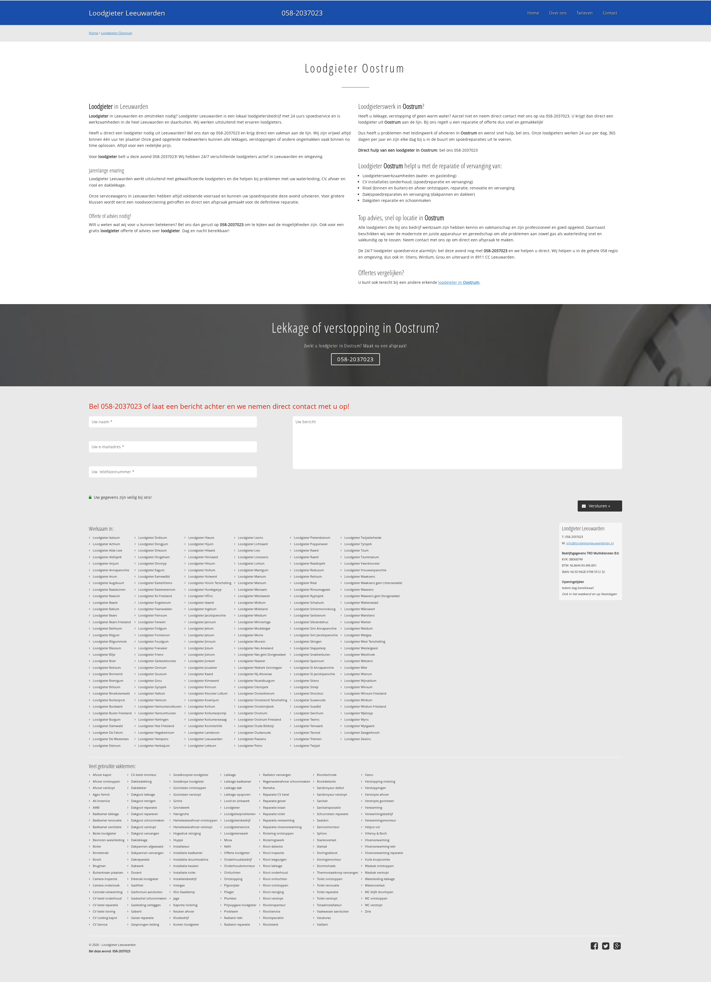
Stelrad (322, 846)
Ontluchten (232, 872)
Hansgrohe (181, 814)
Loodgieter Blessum (107, 648)
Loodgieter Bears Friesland (112, 622)
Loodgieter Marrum (252, 576)
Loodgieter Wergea (357, 635)
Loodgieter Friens (150, 654)
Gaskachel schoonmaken (149, 898)
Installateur (181, 846)
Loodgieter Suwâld (307, 706)
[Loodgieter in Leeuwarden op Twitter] (606, 945)
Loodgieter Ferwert (152, 622)
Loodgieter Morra (250, 635)
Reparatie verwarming (278, 820)
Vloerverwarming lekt (380, 846)
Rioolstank (270, 924)
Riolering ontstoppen (278, 833)
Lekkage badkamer (237, 781)
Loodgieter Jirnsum (202, 641)
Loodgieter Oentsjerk (253, 687)
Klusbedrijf (181, 918)
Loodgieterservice (236, 827)
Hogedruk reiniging (187, 833)
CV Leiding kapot (105, 918)
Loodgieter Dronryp (152, 563)
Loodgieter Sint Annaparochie (315, 628)
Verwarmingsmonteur (380, 820)
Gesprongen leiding (145, 924)
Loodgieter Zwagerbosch (362, 732)
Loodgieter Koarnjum (203, 700)
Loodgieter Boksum (107, 667)
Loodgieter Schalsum (309, 602)
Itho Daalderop (184, 892)
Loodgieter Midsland (253, 609)
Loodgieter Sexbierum (310, 615)
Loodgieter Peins (250, 745)
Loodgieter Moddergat (254, 628)
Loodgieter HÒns (200, 596)
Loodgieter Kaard (200, 674)
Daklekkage (139, 840)
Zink (368, 911)
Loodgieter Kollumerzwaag (207, 719)
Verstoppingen (375, 788)
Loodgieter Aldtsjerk (107, 557)
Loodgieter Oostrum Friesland (259, 719)
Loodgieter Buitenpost (109, 700)
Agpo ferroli (101, 794)
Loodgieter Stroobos (308, 693)
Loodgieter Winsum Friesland (365, 693)
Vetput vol (372, 827)
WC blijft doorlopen (379, 892)
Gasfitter (137, 885)
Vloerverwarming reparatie (384, 853)
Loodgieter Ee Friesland (155, 596)
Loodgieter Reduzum (309, 570)
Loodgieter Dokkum (152, 537)
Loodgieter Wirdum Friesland (365, 706)
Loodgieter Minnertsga (254, 622)
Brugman (99, 866)
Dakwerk (137, 866)
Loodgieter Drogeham (154, 557)
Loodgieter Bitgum (106, 635)
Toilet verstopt (327, 898)
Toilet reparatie (327, 892)
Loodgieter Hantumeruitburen (160, 706)
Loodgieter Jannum (202, 622)
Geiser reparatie (142, 918)
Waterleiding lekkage (380, 879)
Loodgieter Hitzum (201, 563)
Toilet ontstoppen (329, 879)
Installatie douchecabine (190, 859)
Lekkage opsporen (237, 794)
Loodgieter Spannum (309, 661)
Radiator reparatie (237, 924)
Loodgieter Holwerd (202, 576)
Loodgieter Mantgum (253, 570)
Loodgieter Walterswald (361, 602)
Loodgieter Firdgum (152, 628)
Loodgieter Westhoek (359, 654)
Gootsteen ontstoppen (189, 788)
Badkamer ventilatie (107, 827)
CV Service (100, 924)
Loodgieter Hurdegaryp (205, 589)
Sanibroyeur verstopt (332, 794)
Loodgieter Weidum (358, 628)
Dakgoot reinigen (143, 801)
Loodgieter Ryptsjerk (309, 596)
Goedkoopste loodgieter (190, 775)
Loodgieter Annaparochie (111, 570)
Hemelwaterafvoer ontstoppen (195, 820)
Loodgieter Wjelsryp (358, 713)
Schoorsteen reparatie (332, 814)
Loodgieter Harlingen (153, 719)
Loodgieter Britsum (106, 687)
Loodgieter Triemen (308, 739)
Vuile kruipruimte (377, 859)
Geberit (136, 911)
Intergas (179, 885)
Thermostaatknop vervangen (337, 872)
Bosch (97, 859)
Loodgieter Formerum (154, 635)
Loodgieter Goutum (152, 674)
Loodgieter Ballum (106, 609)
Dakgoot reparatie (144, 807)
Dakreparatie (140, 859)
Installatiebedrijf (185, 879)
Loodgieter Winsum (358, 687)
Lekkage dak (233, 788)
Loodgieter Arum (105, 576)
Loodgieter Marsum (252, 583)
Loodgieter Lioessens (253, 557)
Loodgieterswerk (236, 833)
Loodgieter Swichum (308, 713)
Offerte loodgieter (237, 853)
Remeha (269, 788)
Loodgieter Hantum (152, 700)
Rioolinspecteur (274, 905)
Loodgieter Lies (249, 550)
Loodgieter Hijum (200, 544)
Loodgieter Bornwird (107, 674)
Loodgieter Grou (150, 680)
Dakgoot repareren (144, 814)
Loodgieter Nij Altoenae (255, 674)
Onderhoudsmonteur (239, 866)
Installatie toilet (184, 872)
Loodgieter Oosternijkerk (256, 706)
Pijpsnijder (231, 885)
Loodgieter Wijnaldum (360, 680)
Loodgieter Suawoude (310, 700)
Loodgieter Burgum (107, 719)
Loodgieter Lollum (251, 563)
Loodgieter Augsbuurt (108, 583)
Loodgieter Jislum (200, 648)
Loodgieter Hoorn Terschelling (209, 583)
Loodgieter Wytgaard (359, 726)
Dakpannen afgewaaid (147, 846)
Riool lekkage (272, 866)
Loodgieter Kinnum (202, 687)
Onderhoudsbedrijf (238, 859)
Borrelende (101, 853)
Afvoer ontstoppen (106, 781)
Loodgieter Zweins (357, 739)
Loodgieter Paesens (252, 739)
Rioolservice (271, 911)
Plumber (230, 898)
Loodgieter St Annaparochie (314, 667)
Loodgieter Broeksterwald (111, 693)
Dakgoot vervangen (145, 833)
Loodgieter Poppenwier (311, 544)
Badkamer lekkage (106, 814)
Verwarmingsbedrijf (379, 814)
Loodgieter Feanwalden (155, 609)
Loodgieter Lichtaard (253, 544)
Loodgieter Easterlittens (155, 583)
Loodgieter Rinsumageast (312, 589)
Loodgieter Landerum (203, 732)
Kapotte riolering (185, 905)
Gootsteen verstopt (187, 794)
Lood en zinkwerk (237, 801)
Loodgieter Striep (306, 687)
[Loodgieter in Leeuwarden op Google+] (618, 945)
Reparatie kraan (274, 807)
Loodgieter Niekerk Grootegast (260, 667)
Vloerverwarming (377, 840)
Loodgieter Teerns (306, 719)
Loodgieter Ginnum (152, 667)
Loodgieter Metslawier (254, 596)
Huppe (178, 840)
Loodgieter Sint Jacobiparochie (316, 635)
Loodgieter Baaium (106, 596)
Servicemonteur (328, 827)
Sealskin (323, 820)
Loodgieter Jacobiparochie (207, 615)
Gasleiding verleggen (146, 905)
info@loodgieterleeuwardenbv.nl (590, 543)
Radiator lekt (233, 918)
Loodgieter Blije (104, 654)
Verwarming (373, 807)
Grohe (177, 801)
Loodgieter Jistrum (201, 654)
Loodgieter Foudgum (153, 641)
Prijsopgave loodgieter (240, 905)
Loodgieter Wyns (356, 719)
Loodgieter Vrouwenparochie (365, 570)
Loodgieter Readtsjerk (309, 563)
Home (93, 33)
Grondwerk (181, 807)
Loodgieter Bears (105, 615)
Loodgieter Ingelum (202, 609)
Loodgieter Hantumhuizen (157, 713)
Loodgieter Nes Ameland (255, 648)
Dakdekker (138, 788)
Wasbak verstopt (377, 872)
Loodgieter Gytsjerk (152, 687)
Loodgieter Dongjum (153, 544)
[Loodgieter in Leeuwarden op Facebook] (595, 945)
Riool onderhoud (275, 872)
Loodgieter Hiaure (201, 537)
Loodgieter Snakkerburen (312, 654)
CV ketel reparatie (105, 905)
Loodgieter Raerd (306, 557)
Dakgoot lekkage (143, 794)
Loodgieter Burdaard (107, 706)
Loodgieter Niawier (251, 661)
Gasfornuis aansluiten (146, 892)
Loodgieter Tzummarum (361, 557)
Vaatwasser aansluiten (333, 911)
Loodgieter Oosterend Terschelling (262, 700)
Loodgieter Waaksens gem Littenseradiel (373, 583)
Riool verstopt (273, 898)
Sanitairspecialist (329, 807)
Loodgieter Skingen (308, 641)
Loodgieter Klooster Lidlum (207, 693)
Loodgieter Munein (252, 641)
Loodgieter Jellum (201, 628)
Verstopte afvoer (377, 794)
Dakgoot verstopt (143, 827)
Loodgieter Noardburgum (256, 680)
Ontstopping (233, 879)
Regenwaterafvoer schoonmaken (286, 781)
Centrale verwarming (107, 892)
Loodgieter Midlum (252, 602)
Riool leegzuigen (275, 859)
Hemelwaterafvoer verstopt (192, 827)
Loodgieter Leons (250, 537)
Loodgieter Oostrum (116, 33)
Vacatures (324, 918)
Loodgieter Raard (306, 550)
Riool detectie (273, 846)
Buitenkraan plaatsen (108, 872)
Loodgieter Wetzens (358, 661)
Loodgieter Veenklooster (362, 563)
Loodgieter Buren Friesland (112, 713)
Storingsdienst (327, 853)
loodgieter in (458, 282)
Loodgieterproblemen (240, 814)
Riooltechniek (327, 775)
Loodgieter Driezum (152, 550)
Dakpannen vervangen (147, 853)
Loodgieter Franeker (152, 648)
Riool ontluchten (275, 879)
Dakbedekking (141, 781)
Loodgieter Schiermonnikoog (315, 609)
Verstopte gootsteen (379, 801)
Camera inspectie (105, 879)
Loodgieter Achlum (106, 544)
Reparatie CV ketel (276, 794)
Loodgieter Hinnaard (203, 557)
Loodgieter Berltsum (107, 628)
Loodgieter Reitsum (308, 576)
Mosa (228, 840)
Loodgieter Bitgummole (110, 641)
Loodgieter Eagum (151, 570)
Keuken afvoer (183, 911)
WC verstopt (373, 905)
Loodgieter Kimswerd (203, 680)
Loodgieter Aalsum (106, 537)
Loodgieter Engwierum (154, 602)
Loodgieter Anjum (106, 563)
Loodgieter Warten (357, 622)
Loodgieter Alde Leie (107, 550)
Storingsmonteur (329, 859)
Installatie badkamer (187, 853)
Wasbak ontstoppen (379, 866)
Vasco (369, 775)
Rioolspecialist (273, 918)
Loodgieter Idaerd (201, 602)
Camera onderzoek (106, 885)
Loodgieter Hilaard (201, 550)
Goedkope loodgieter (188, 781)
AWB (96, 807)
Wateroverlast (375, 885)
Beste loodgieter (104, 833)
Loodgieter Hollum (201, 570)
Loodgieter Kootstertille (205, 726)
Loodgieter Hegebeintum (156, 732)
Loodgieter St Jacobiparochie (314, 674)
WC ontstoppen (376, 898)
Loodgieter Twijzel (307, 745)
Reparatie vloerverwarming (282, 827)
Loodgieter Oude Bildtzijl (256, 726)
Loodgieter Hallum (151, 693)
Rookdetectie (326, 781)
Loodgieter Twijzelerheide (362, 537)
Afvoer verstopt (104, 788)
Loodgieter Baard (105, 602)
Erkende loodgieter (144, 879)
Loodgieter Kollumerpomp (207, 713)
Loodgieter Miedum (252, 615)
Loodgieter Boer (104, 661)
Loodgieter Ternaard (308, 726)
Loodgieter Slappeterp (310, 648)
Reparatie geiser (274, 801)
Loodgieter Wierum (358, 674)
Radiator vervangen (277, 775)
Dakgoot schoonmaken (147, 820)
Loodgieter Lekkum (202, 745)
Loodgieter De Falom (108, 732)
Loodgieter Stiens (306, 680)
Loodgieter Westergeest (361, 648)
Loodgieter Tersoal (307, 732)
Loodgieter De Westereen (111, 739)
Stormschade (326, 866)
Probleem (231, 911)
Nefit (227, 846)
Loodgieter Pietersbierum (312, 537)
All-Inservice (101, 801)
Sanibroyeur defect (330, 788)
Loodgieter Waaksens (359, 576)
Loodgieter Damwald (108, 726)
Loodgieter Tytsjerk (358, 544)
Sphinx (322, 833)
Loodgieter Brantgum (108, 680)
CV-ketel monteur (143, 775)
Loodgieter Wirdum (358, 700)
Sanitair (322, 801)
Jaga (176, 898)
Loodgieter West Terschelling (364, 641)
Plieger (229, 892)
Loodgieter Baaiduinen (109, 589)
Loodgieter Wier (355, 667)
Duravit (136, 872)
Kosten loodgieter (186, 924)
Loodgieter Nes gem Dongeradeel (262, 654)
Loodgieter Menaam (252, 589)
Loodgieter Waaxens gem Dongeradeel (372, 596)
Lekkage (230, 775)
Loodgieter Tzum (356, 550)
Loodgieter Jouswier (202, 667)
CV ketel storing (104, 911)
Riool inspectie (273, 853)
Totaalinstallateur (329, 905)
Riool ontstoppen (275, 885)
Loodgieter (232, 807)
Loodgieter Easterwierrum (156, 589)
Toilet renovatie (328, 885)
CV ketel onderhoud (107, 898)
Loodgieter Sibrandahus (311, 622)
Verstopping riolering (380, 781)
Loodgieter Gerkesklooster (157, 661)
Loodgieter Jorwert (201, 661)
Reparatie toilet (274, 814)
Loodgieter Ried (305, 583)
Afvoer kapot (102, 775)
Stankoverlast (326, 840)
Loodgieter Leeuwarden (127, 12)
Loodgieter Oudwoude (254, 732)
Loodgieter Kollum (201, 706)
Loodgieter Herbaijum (154, 745)
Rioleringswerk (273, 840)
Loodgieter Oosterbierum (256, 693)
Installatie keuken (186, 866)
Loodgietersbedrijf (237, 820)
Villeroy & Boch (376, 833)
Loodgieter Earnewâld (154, 576)
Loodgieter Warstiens (359, 615)
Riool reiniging (273, 892)
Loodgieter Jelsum (201, 635)
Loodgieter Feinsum (152, 615)
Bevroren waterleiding (108, 840)
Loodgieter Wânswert (359, 609)
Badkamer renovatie (107, 820)
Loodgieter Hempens (153, 739)
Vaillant (322, 924)
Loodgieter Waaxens (359, 589)
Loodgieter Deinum (107, 745)
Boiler (97, 846)
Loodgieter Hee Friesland (156, 726)
